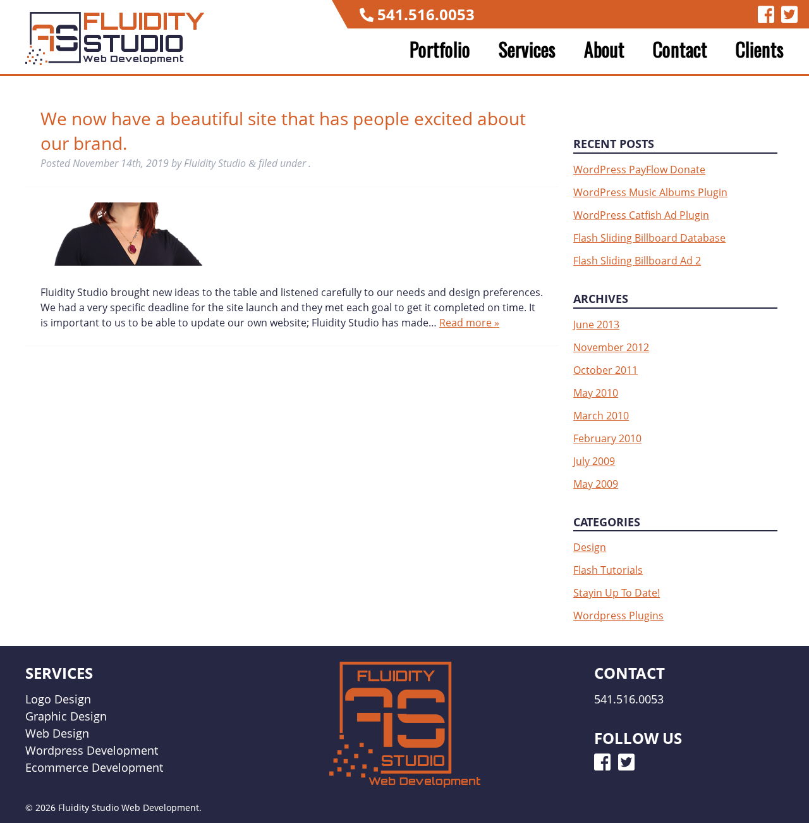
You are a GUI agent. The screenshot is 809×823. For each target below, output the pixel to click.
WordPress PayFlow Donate (639, 169)
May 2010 (595, 393)
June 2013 (596, 324)
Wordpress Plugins (618, 615)
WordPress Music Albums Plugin (650, 192)
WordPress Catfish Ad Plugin (641, 215)
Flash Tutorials (608, 570)
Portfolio (440, 49)
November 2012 (611, 347)
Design (589, 547)
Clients (760, 49)
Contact (680, 49)
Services (527, 49)
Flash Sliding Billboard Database (649, 238)
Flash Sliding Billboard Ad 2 (637, 261)
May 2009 (595, 484)
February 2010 (607, 438)
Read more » (469, 323)
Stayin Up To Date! (616, 593)
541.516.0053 (426, 14)
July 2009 (594, 461)
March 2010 (601, 416)
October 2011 (605, 370)
